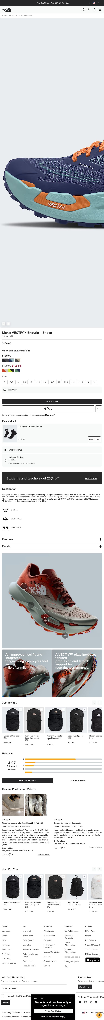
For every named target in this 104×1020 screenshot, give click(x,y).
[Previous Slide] (3, 324)
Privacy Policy (25, 996)
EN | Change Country (95, 1012)
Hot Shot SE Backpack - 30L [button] (75, 903)
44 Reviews (12, 769)
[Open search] (83, 9)
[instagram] (85, 1002)
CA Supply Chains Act (11, 1012)
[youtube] (80, 1002)
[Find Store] (90, 3)
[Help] (99, 3)
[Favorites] (98, 408)
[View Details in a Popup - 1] (13, 805)
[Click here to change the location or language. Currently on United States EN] (94, 3)
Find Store (12, 460)
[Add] (20, 709)
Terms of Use (26, 1016)
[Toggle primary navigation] (100, 9)
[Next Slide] (8, 324)
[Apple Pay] (48, 408)
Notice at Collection (10, 1016)
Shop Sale (65, 3)
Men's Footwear (8, 15)
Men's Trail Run (25, 15)
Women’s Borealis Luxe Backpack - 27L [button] (54, 738)
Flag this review (44, 855)
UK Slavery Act (29, 1012)
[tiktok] (91, 1002)
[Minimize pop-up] (65, 998)
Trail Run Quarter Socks (30, 426)
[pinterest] (96, 1002)
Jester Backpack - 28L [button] (76, 737)
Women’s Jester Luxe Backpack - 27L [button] (32, 738)
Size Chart (12, 390)
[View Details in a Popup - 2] (36, 805)
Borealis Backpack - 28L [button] (12, 737)
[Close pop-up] (71, 998)
